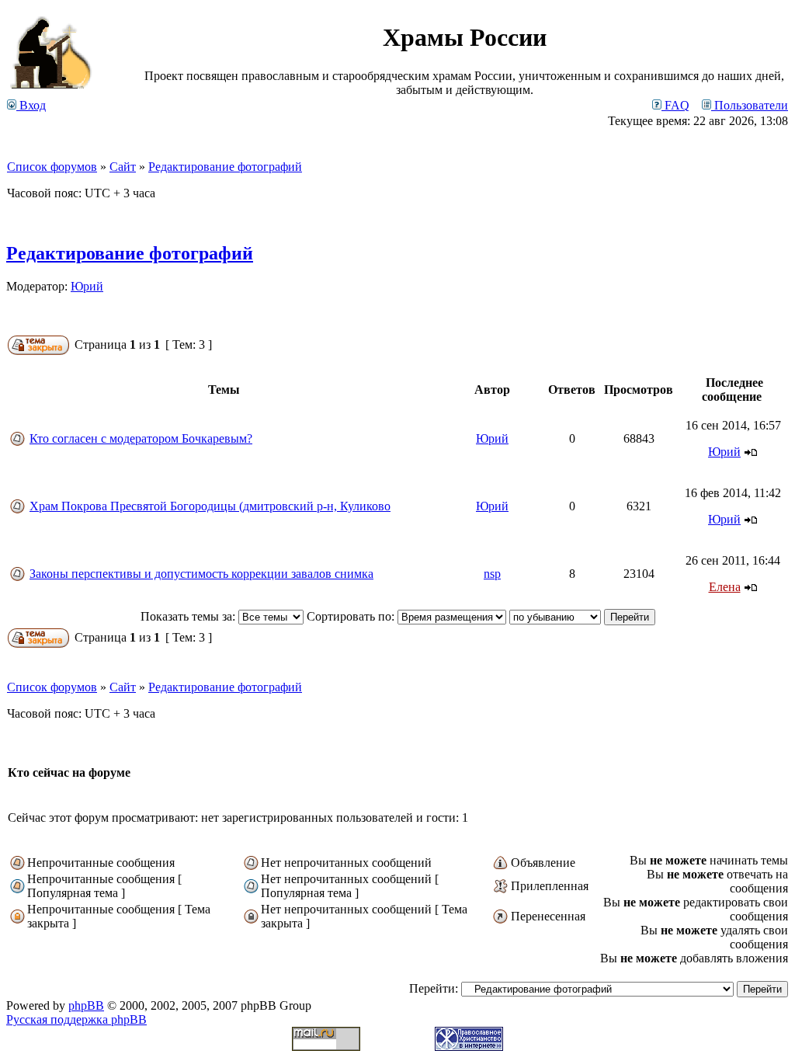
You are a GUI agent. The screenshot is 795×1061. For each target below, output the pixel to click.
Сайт (122, 166)
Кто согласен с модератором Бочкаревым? (141, 438)
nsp (492, 573)
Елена (725, 586)
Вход (31, 105)
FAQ (675, 105)
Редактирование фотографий (225, 166)
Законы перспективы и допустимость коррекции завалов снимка (201, 573)
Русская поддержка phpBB (76, 1019)
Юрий (87, 286)
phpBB (86, 1005)
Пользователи (749, 105)
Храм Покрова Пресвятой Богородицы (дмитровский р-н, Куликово (210, 506)
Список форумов (52, 166)
